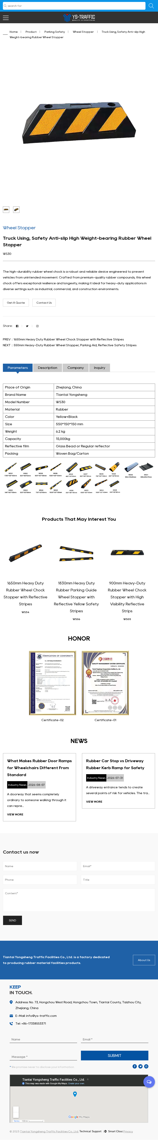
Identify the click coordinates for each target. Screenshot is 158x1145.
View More (15, 814)
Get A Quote (16, 302)
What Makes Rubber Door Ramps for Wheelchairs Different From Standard (39, 768)
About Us (144, 960)
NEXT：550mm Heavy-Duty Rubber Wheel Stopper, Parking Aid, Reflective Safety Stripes (69, 345)
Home (14, 32)
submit (114, 1055)
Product (31, 32)
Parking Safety (55, 32)
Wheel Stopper (83, 32)
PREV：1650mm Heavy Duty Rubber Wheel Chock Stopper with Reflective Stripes (63, 339)
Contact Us (44, 302)
